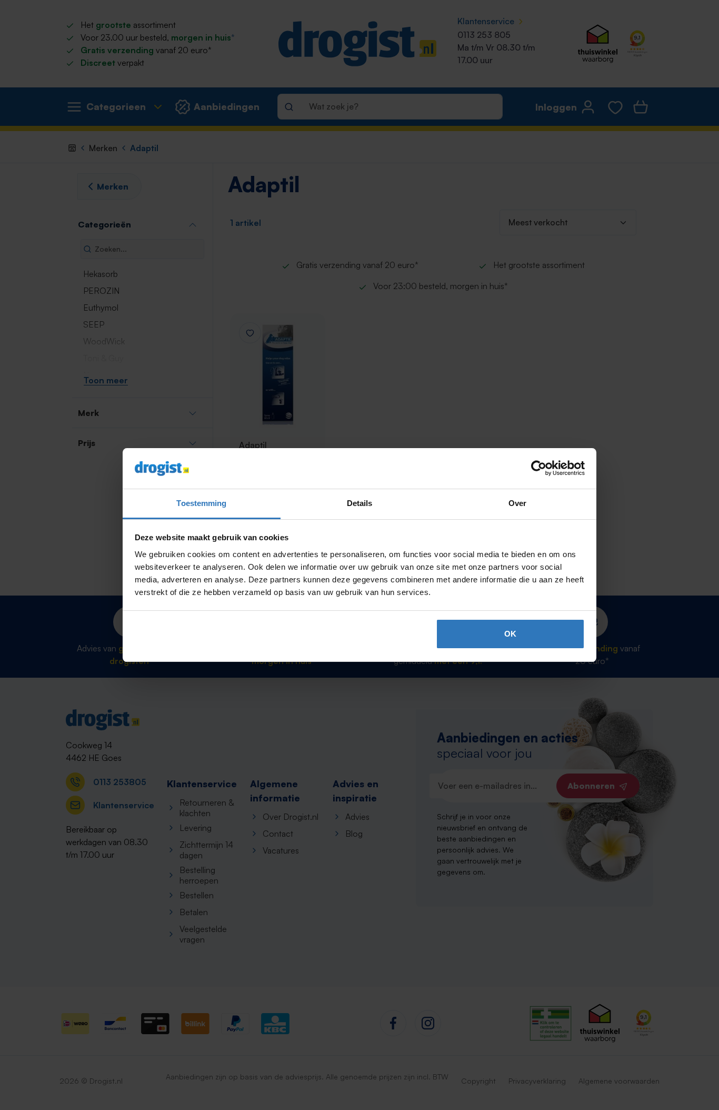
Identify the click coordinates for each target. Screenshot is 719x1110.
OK (510, 633)
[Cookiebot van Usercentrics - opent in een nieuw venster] (539, 469)
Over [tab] (517, 503)
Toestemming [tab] (201, 503)
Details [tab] (360, 503)
